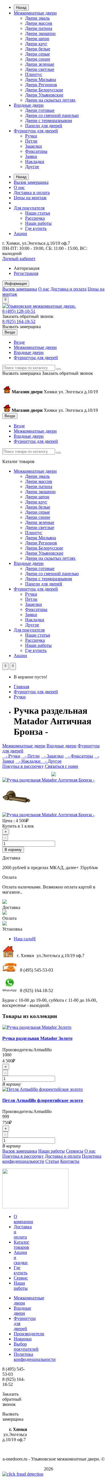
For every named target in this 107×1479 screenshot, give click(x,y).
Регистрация (26, 273)
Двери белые (37, 48)
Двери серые (37, 54)
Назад (21, 7)
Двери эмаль (37, 18)
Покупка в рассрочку (23, 766)
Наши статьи (37, 213)
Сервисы (74, 1151)
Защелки (33, 146)
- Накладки (28, 761)
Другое (32, 166)
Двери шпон (37, 38)
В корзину (13, 850)
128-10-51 (18, 311)
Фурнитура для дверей (36, 130)
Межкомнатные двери (35, 13)
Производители (29, 1333)
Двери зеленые (39, 64)
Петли (31, 141)
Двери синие (37, 59)
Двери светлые (39, 69)
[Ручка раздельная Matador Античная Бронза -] (48, 779)
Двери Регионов (41, 84)
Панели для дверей (43, 125)
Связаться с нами (61, 766)
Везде (19, 342)
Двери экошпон (40, 33)
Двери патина (38, 28)
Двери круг (36, 43)
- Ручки (11, 756)
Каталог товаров (21, 1245)
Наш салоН (25, 938)
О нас (19, 187)
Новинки (23, 1338)
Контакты (69, 1161)
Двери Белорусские (44, 89)
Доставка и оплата (32, 192)
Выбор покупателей (26, 1347)
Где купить (36, 228)
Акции (20, 233)
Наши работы (38, 223)
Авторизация (26, 268)
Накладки (34, 161)
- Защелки (52, 756)
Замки (31, 156)
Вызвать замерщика (21, 326)
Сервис (21, 1278)
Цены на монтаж (30, 197)
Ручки (31, 135)
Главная (21, 686)
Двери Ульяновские (44, 94)
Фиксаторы (36, 151)
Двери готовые (39, 110)
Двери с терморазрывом (48, 120)
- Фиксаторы (79, 756)
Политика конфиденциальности (35, 1357)
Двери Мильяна (40, 79)
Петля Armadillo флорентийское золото (42, 1100)
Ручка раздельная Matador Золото (37, 1038)
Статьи (52, 1161)
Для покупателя (29, 207)
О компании (23, 1219)
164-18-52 (18, 321)
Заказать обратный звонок (27, 316)
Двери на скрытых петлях (50, 100)
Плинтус (33, 74)
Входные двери (29, 105)
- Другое (52, 761)
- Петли (30, 756)
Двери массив (38, 23)
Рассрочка (35, 218)
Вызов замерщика (31, 182)
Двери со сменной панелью (52, 115)
